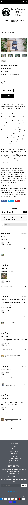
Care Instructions (14, 451)
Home (2, 28)
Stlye (2, 83)
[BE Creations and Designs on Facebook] (11, 491)
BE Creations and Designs (8, 496)
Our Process (14, 453)
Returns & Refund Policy (14, 458)
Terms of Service (14, 463)
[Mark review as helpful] (25, 248)
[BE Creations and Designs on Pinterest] (14, 491)
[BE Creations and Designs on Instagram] (16, 491)
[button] (20, 212)
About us (14, 449)
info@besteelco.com (14, 473)
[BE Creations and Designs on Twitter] (8, 491)
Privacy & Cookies (14, 460)
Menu (4, 2)
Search (14, 446)
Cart (25, 2)
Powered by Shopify (20, 496)
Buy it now (7, 95)
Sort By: (18, 229)
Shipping (3, 74)
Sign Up (24, 485)
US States (9, 28)
